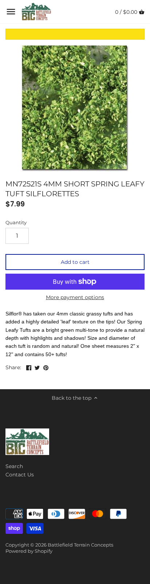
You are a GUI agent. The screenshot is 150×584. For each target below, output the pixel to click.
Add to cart (75, 262)
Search (14, 466)
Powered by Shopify (28, 551)
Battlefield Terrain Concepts (80, 545)
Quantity (16, 222)
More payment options (75, 297)
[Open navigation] (10, 11)
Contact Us (19, 474)
